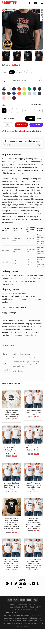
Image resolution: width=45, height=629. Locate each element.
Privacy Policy (35, 606)
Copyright (23, 606)
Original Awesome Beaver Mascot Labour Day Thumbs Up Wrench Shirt (11, 414)
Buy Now (36, 125)
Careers (12, 604)
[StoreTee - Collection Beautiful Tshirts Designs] (9, 3)
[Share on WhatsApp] (7, 583)
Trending (11, 345)
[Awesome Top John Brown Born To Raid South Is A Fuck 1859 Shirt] (11, 472)
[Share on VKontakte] (29, 583)
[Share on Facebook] (11, 583)
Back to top (22, 588)
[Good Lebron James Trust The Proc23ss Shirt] (33, 399)
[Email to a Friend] (20, 583)
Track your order (17, 609)
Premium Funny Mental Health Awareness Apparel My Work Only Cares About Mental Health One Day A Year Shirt (33, 523)
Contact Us (31, 609)
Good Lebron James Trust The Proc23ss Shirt (33, 412)
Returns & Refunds (12, 608)
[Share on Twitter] (15, 583)
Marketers (22, 604)
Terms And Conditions (31, 608)
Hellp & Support (11, 606)
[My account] (29, 2)
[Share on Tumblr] (37, 583)
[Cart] (35, 2)
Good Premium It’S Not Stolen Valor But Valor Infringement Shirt (33, 486)
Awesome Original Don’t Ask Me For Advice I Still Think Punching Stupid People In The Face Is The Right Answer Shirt (11, 524)
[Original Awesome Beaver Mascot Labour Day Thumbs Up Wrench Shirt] (11, 399)
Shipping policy (19, 307)
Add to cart (21, 125)
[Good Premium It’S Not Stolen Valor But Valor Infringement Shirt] (33, 472)
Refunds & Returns (22, 131)
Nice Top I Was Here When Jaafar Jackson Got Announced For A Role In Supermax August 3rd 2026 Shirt (12, 564)
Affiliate (31, 604)
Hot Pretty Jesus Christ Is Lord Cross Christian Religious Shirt (33, 449)
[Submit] (39, 145)
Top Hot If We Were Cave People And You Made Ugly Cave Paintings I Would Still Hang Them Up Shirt (33, 564)
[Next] (40, 29)
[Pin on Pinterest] (24, 583)
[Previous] (5, 29)
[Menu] (41, 3)
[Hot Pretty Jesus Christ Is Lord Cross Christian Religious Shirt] (33, 435)
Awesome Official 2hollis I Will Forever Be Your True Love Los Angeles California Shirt (11, 450)
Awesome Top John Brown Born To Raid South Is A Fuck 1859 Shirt (11, 486)
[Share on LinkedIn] (33, 583)
